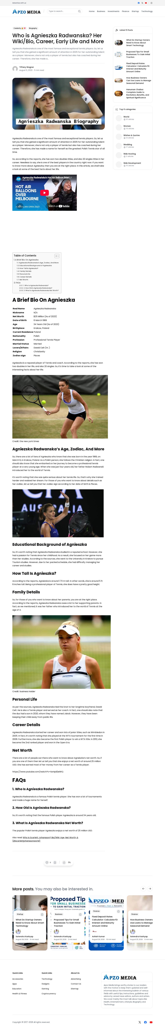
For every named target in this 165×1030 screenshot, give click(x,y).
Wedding (127, 144)
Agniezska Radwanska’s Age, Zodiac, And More (39, 262)
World (126, 117)
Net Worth (23, 279)
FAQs (18, 282)
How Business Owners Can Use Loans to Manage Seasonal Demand (138, 80)
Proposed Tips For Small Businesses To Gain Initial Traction (138, 54)
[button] (151, 3)
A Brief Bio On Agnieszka (27, 259)
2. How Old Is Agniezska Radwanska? (38, 288)
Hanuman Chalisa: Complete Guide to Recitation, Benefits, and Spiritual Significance (137, 93)
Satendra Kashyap (24, 936)
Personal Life (24, 274)
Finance (96, 911)
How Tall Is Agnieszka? (28, 268)
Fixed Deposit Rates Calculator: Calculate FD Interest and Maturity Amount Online (137, 67)
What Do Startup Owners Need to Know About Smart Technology (138, 43)
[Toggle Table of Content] (56, 256)
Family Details (25, 271)
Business (58, 914)
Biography (33, 28)
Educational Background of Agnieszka (35, 265)
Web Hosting (129, 154)
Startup (20, 914)
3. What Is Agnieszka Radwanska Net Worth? (41, 290)
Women (127, 126)
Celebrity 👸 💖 (20, 28)
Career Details (25, 277)
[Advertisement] (58, 231)
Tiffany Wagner (26, 67)
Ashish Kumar (98, 936)
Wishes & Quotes (131, 135)
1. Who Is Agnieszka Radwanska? (35, 285)
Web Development (132, 163)
